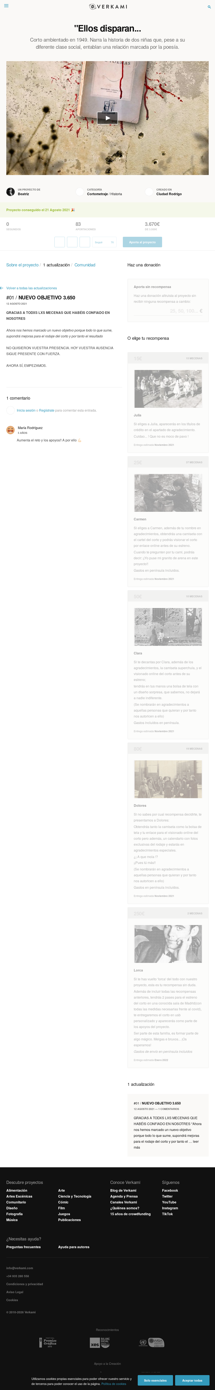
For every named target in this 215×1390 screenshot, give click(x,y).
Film (61, 1208)
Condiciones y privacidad (24, 1284)
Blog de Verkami (123, 1190)
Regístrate (46, 410)
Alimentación (16, 1190)
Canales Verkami (123, 1202)
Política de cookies (113, 1384)
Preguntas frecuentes (23, 1246)
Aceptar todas (192, 1380)
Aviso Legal (14, 1292)
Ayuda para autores (73, 1246)
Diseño (12, 1208)
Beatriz (23, 193)
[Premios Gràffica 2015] (55, 1342)
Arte (61, 1190)
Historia (116, 193)
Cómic (63, 1202)
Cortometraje (97, 193)
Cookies (12, 1300)
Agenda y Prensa (124, 1196)
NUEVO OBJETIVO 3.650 (157, 1103)
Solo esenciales (155, 1380)
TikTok (167, 1213)
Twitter (167, 1196)
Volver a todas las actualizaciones (31, 288)
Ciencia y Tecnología (74, 1196)
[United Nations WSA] (159, 1342)
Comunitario (16, 1202)
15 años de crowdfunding (130, 1213)
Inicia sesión (26, 410)
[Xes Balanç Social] (107, 1342)
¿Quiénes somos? (124, 1208)
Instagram (170, 1208)
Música (12, 1219)
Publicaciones (69, 1219)
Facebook (170, 1190)
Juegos (64, 1213)
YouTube (169, 1202)
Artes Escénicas (19, 1196)
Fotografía (14, 1213)
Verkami (108, 7)
